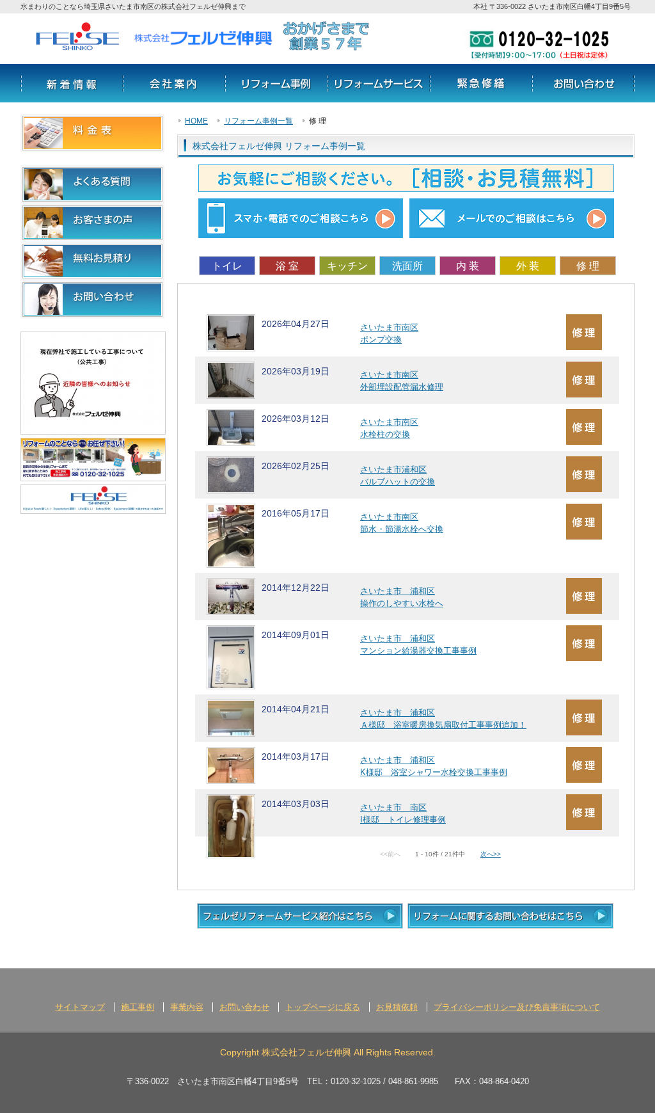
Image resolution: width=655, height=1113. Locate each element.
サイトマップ (80, 1007)
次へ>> (490, 854)
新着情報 (71, 83)
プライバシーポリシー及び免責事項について (517, 1007)
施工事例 (137, 1007)
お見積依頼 (397, 1007)
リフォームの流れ (481, 83)
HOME (196, 120)
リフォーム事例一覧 (258, 120)
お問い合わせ (583, 83)
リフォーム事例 (276, 83)
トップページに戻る (322, 1007)
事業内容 (186, 1007)
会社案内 (174, 83)
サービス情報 (379, 83)
